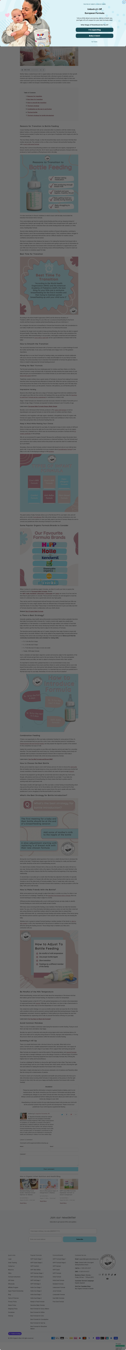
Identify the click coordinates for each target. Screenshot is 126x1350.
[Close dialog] (123, 2)
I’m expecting (94, 30)
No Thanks (94, 41)
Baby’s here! (94, 36)
